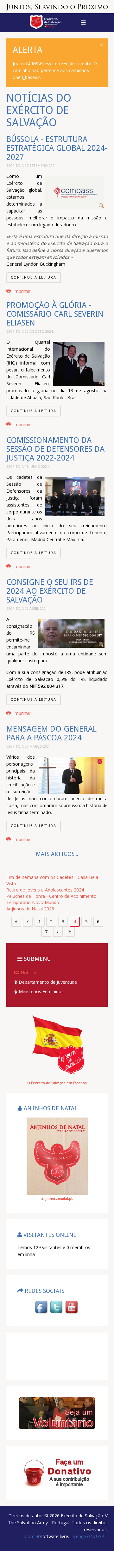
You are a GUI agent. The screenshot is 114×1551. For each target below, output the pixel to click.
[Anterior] (28, 922)
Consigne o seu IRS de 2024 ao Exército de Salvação (49, 591)
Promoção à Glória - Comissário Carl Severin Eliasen (55, 314)
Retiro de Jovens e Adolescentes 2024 (45, 890)
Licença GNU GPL (88, 1536)
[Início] (16, 922)
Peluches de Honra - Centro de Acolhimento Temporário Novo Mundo (51, 899)
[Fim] (70, 932)
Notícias (28, 973)
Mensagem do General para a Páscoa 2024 (51, 733)
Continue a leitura (33, 277)
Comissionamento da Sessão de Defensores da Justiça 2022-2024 (55, 449)
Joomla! (31, 1536)
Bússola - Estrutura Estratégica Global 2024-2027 (56, 148)
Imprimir (21, 291)
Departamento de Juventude (47, 982)
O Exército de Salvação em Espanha (57, 1083)
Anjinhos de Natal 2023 (30, 909)
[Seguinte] (58, 932)
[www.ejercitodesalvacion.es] (57, 1044)
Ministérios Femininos (40, 991)
